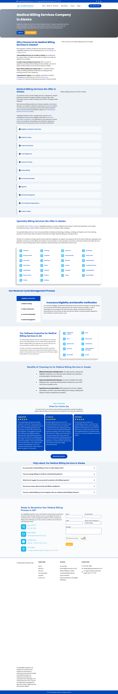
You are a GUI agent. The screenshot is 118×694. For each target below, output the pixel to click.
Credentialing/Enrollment (67, 573)
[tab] (28, 298)
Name (67, 514)
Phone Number (89, 514)
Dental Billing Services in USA (68, 568)
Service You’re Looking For (92, 520)
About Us (49, 6)
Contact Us (41, 578)
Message (68, 527)
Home (44, 6)
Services (55, 6)
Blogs (78, 6)
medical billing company (31, 226)
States (72, 6)
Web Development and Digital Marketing (69, 579)
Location (40, 575)
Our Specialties (42, 573)
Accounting (63, 566)
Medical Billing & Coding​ (67, 571)
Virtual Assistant (64, 575)
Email (67, 520)
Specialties (64, 6)
